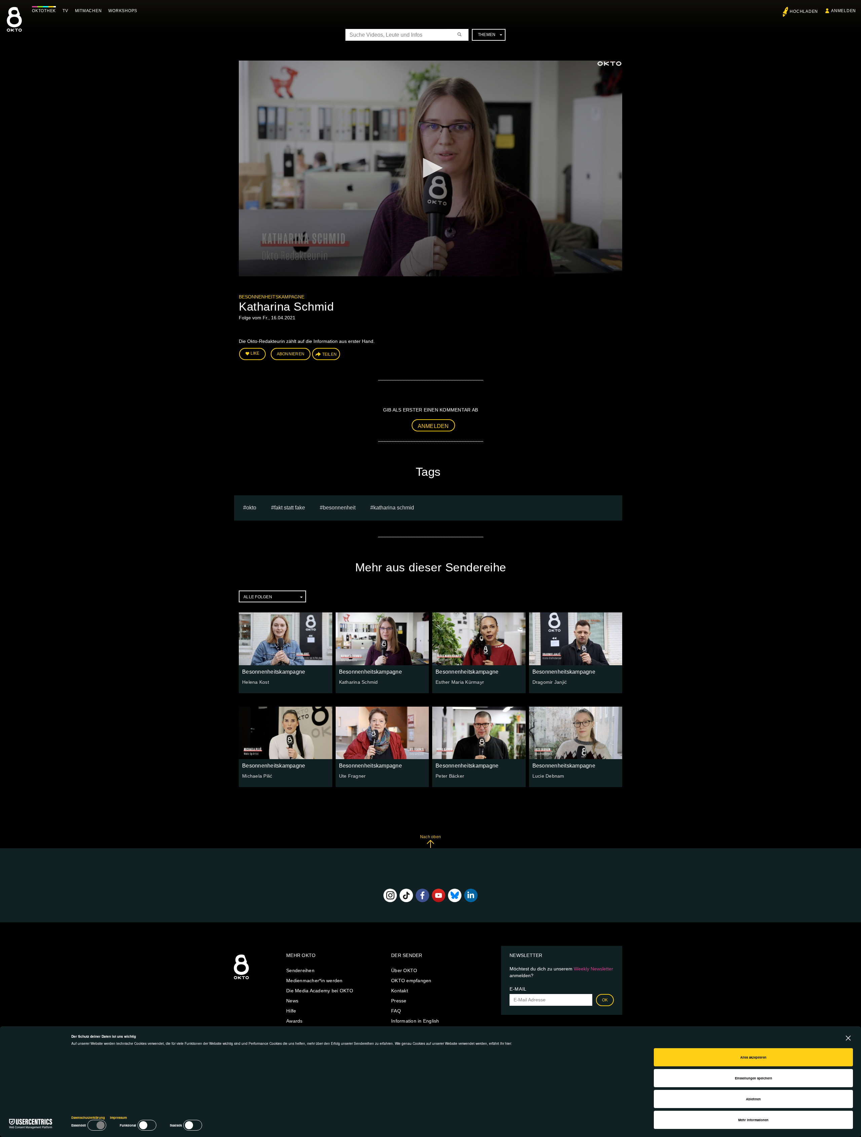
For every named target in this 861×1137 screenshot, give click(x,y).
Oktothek (44, 10)
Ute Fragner (352, 776)
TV (65, 10)
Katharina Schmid (393, 507)
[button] (430, 168)
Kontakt (399, 990)
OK (605, 1000)
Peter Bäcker (450, 776)
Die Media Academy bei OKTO (319, 990)
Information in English (415, 1021)
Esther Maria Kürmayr (460, 682)
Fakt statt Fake (289, 507)
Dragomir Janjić (549, 682)
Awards (294, 1021)
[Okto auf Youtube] (438, 895)
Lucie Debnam (548, 776)
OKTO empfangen (411, 980)
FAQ (396, 1011)
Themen (487, 34)
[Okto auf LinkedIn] (471, 895)
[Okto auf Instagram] (390, 895)
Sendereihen (300, 970)
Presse (399, 1000)
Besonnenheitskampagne (271, 296)
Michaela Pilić (257, 776)
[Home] (241, 979)
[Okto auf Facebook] (422, 895)
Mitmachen (88, 10)
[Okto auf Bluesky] (454, 895)
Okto (251, 507)
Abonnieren (291, 354)
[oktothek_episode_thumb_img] (285, 638)
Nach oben (430, 836)
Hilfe (291, 1011)
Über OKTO (404, 970)
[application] (430, 168)
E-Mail (518, 989)
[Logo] (609, 63)
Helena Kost (255, 682)
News (292, 1000)
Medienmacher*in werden (314, 980)
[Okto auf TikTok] (406, 895)
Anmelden (433, 426)
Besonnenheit (339, 507)
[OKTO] (14, 25)
